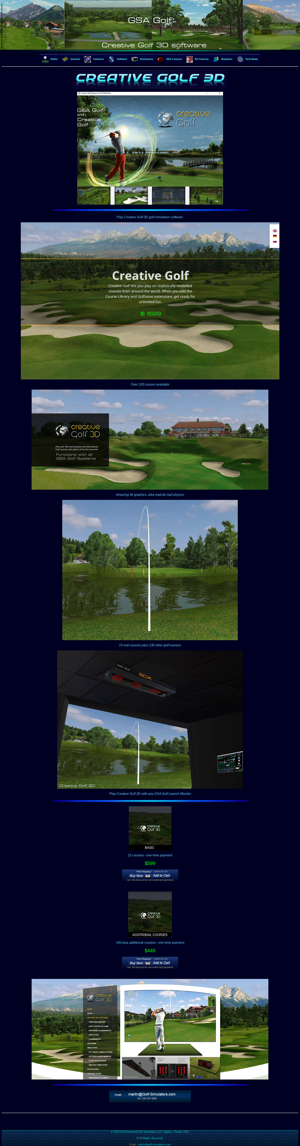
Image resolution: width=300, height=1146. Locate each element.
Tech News (251, 59)
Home (54, 59)
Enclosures (146, 59)
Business (226, 59)
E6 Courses (202, 59)
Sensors (75, 59)
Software (122, 59)
